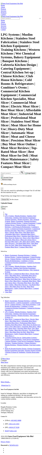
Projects (3, 9)
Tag (6, 214)
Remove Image (6, 179)
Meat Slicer (4, 362)
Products (3, 13)
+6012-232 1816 (13, 424)
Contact (3, 14)
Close (3, 208)
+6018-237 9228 (13, 427)
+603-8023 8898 (15, 420)
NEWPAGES (13, 445)
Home (3, 5)
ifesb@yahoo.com (11, 431)
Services (3, 11)
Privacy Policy (5, 442)
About (3, 7)
